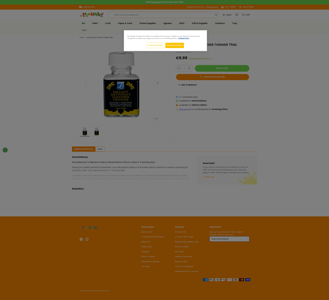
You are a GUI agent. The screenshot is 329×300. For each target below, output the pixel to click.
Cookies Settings (155, 45)
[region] (165, 40)
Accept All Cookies (174, 45)
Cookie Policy (183, 38)
